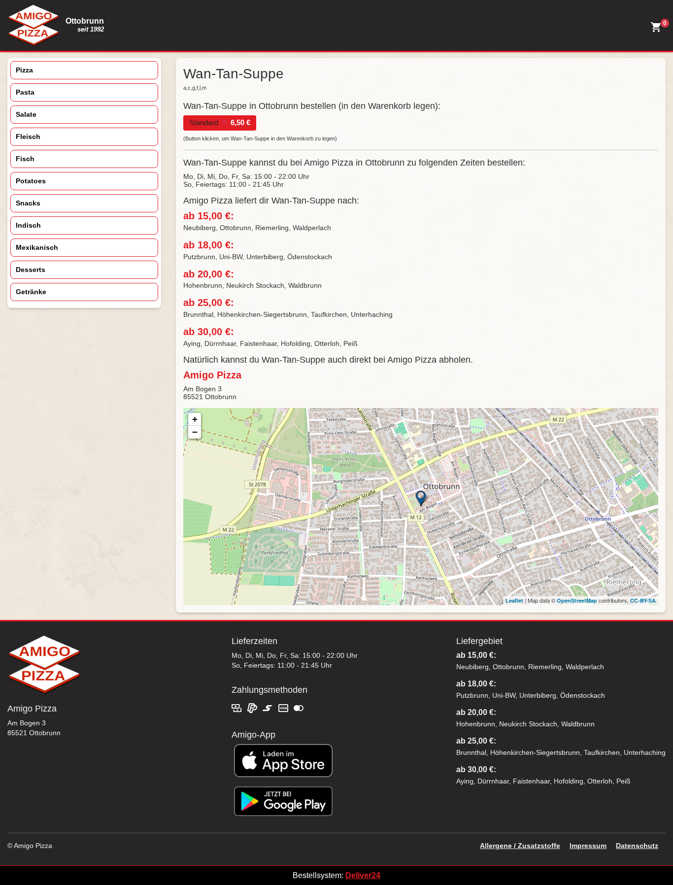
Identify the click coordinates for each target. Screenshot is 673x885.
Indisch (28, 225)
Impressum (588, 846)
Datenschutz (637, 846)
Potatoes (31, 181)
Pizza (24, 70)
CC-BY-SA (643, 600)
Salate (26, 114)
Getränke (31, 292)
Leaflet (514, 600)
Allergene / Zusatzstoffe (520, 846)
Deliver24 (362, 875)
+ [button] (195, 419)
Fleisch (28, 136)
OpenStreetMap (577, 600)
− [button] (195, 432)
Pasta (25, 92)
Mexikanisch (37, 247)
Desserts (30, 269)
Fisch (25, 159)
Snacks (28, 203)
